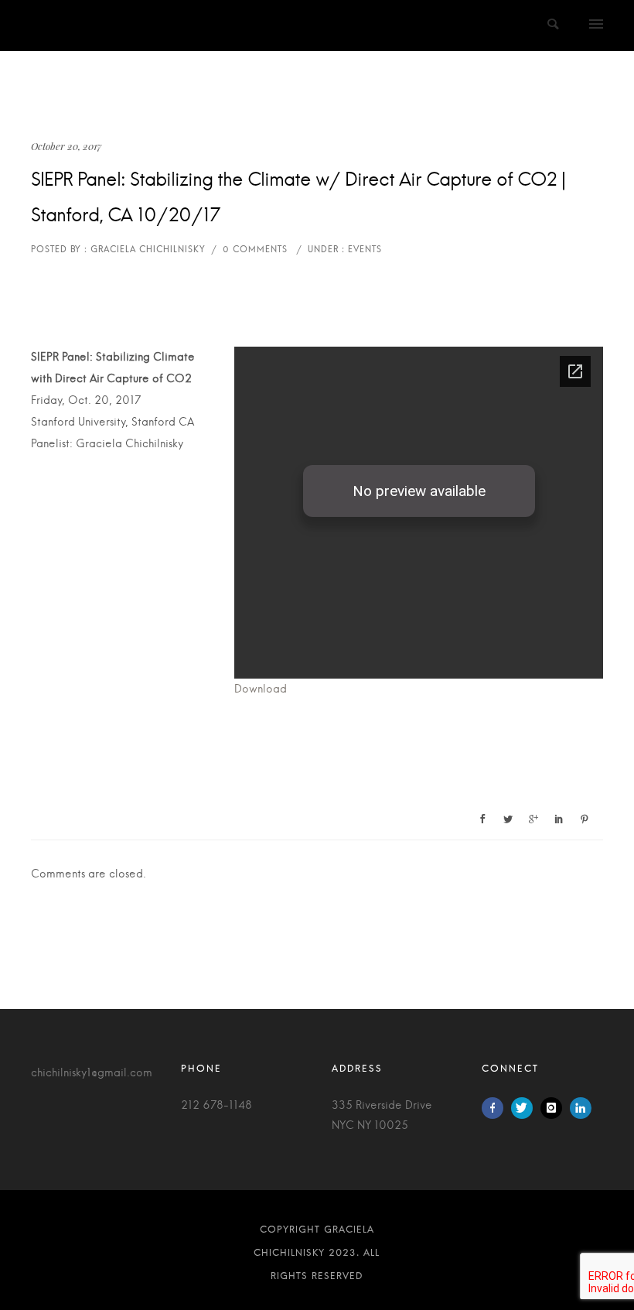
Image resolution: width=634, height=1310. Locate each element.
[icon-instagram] (555, 1108)
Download (260, 689)
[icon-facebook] (496, 1108)
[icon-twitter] (525, 1108)
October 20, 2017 (66, 145)
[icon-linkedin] (580, 1108)
